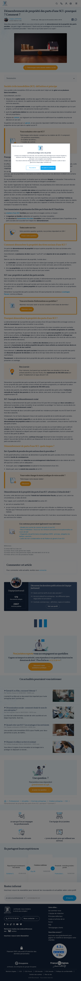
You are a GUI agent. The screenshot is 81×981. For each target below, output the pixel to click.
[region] (40, 157)
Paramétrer (32, 167)
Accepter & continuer (48, 167)
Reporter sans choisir (17, 146)
